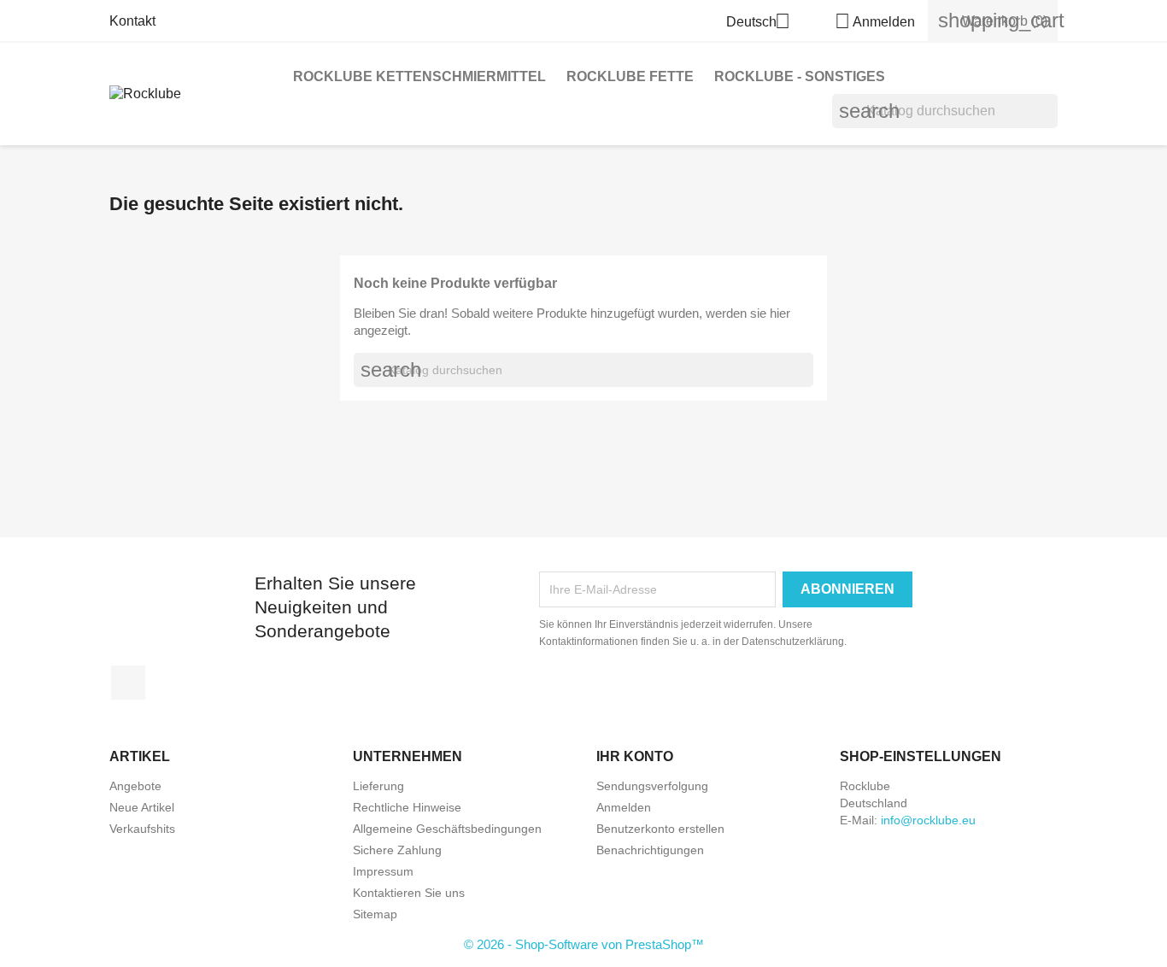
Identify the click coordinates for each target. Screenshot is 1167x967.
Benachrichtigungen (650, 850)
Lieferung (378, 786)
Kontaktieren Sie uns (409, 893)
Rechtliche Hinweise (407, 807)
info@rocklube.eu (928, 820)
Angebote (135, 786)
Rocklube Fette (630, 76)
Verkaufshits (142, 828)
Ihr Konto (634, 756)
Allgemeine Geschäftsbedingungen (447, 828)
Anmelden (623, 807)
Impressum (383, 871)
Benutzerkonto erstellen (660, 828)
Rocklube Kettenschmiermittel (419, 76)
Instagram (128, 682)
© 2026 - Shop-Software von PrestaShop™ (584, 944)
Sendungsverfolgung (652, 786)
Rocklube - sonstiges (799, 76)
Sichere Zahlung (397, 850)
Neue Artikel (141, 807)
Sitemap (375, 914)
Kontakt (132, 21)
